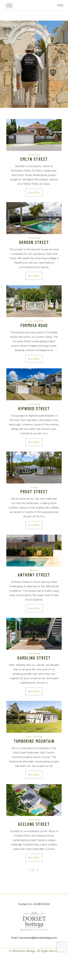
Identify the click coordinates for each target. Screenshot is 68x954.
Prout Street (34, 491)
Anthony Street (34, 574)
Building (38, 321)
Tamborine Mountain (34, 741)
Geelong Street (34, 824)
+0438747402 (41, 904)
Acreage (29, 321)
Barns (29, 736)
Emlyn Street (34, 159)
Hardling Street (34, 657)
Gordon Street (34, 242)
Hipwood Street (34, 408)
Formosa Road (34, 325)
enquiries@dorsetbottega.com (39, 937)
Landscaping (34, 154)
